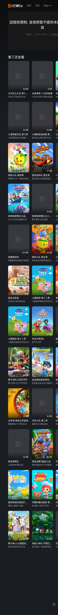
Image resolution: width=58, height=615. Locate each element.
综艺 (37, 5)
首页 (29, 5)
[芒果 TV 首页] (15, 6)
